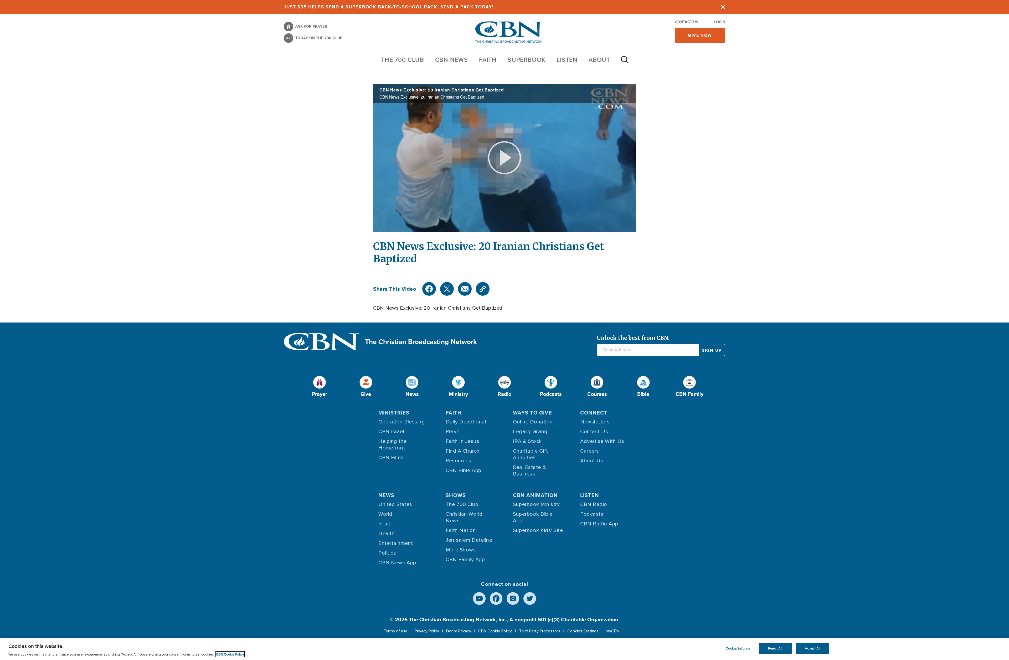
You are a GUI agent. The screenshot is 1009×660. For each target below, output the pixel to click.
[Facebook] (429, 289)
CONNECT (594, 412)
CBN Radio (593, 504)
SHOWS (456, 495)
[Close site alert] (723, 7)
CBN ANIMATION (535, 495)
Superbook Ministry (536, 504)
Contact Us (686, 21)
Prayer (453, 431)
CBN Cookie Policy (495, 631)
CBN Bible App (463, 470)
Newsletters (595, 422)
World (385, 514)
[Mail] (465, 289)
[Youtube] (479, 598)
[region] (504, 649)
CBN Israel (391, 431)
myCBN (612, 631)
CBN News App (397, 563)
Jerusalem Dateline (469, 540)
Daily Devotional (466, 422)
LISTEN (567, 59)
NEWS (386, 495)
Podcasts (591, 514)
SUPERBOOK (526, 59)
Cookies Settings (583, 631)
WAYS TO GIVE (532, 412)
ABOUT (599, 59)
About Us (591, 461)
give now (700, 35)
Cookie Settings (738, 648)
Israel (385, 524)
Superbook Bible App (533, 517)
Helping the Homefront (392, 444)
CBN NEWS (451, 59)
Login (719, 21)
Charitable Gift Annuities (530, 454)
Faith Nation (461, 530)
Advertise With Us (602, 441)
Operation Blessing (401, 422)
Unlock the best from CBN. (633, 338)
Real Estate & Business (529, 470)
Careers (589, 451)
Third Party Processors (539, 631)
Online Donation (533, 422)
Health (386, 533)
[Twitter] (447, 289)
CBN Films (391, 457)
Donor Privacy (458, 631)
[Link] (483, 289)
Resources (458, 461)
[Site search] (625, 62)
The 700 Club (402, 59)
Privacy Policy (427, 631)
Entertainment (395, 543)
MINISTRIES (393, 412)
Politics (387, 553)
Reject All (775, 648)
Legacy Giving (530, 431)
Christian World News (464, 517)
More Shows (461, 550)
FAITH (488, 59)
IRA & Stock (527, 441)
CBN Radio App (599, 524)
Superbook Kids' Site (538, 530)
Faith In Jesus (462, 441)
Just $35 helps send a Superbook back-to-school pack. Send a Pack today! (389, 7)
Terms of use (396, 631)
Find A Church (463, 451)
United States (395, 504)
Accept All (812, 648)
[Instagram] (513, 598)
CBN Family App (465, 559)
